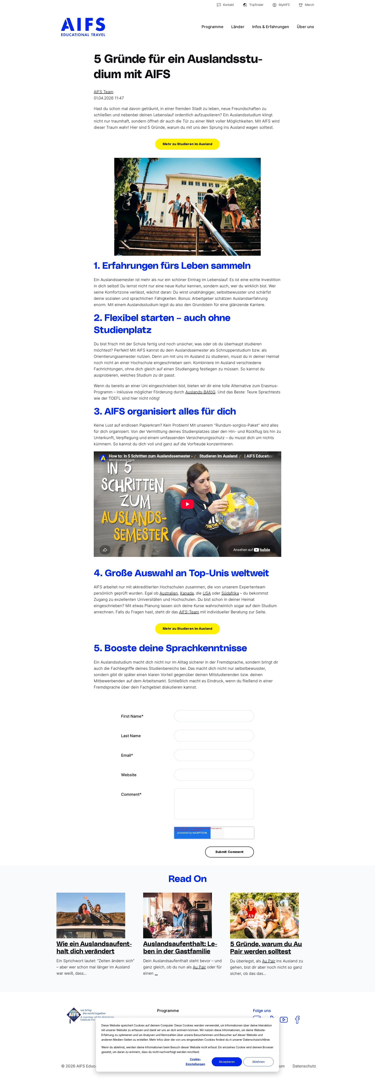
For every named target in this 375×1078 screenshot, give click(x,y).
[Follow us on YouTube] (284, 1020)
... (156, 973)
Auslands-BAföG (200, 392)
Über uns (305, 26)
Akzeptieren (227, 1061)
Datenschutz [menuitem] (304, 1066)
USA (207, 593)
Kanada (187, 593)
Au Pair (199, 967)
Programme (212, 26)
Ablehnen (258, 1061)
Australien (169, 593)
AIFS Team (103, 91)
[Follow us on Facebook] (297, 1020)
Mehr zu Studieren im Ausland (187, 144)
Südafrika (230, 593)
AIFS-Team (189, 612)
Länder (237, 26)
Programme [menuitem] (168, 1010)
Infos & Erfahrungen (270, 26)
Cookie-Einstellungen (195, 1061)
